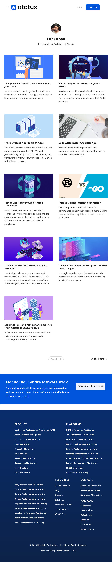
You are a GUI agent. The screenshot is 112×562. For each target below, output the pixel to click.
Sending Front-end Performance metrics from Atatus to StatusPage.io (28, 326)
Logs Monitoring (22, 444)
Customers (85, 505)
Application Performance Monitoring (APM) (35, 430)
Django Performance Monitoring (30, 499)
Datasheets (86, 515)
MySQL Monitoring (74, 468)
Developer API (62, 509)
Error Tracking (21, 468)
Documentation (62, 485)
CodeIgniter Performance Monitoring (84, 458)
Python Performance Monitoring (30, 489)
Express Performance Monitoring (82, 463)
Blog (57, 490)
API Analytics (21, 453)
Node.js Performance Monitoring (82, 444)
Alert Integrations (63, 504)
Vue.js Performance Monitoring (29, 522)
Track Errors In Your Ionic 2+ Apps (24, 142)
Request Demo (87, 529)
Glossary (59, 495)
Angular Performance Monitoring (30, 513)
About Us (84, 520)
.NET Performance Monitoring (80, 434)
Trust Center (63, 550)
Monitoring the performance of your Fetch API (25, 267)
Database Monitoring (25, 458)
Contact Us (85, 524)
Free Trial (93, 7)
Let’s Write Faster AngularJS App (77, 142)
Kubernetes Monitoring (26, 463)
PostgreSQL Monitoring (77, 472)
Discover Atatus (89, 386)
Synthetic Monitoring (25, 449)
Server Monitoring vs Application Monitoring (23, 204)
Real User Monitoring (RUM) (28, 434)
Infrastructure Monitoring (27, 439)
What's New (60, 514)
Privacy (51, 550)
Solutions (59, 500)
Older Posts (98, 358)
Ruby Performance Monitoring (29, 484)
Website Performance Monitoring (31, 508)
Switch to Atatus (22, 472)
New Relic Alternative (90, 485)
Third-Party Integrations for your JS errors (80, 85)
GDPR (73, 550)
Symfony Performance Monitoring (82, 453)
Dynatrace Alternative (91, 495)
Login (79, 7)
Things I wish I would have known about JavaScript (27, 85)
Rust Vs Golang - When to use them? (80, 202)
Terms (44, 550)
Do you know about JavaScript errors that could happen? (83, 267)
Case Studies (86, 510)
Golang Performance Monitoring (30, 494)
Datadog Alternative (90, 490)
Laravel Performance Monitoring (81, 449)
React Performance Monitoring (29, 518)
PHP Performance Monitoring (80, 430)
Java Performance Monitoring (80, 439)
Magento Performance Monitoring (31, 503)
